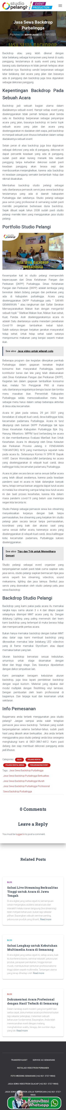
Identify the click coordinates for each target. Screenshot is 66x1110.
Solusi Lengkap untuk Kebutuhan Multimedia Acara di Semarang (32, 947)
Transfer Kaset (19, 1060)
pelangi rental (34, 760)
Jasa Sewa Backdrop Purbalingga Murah (23, 781)
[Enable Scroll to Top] (60, 1104)
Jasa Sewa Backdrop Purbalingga (26, 770)
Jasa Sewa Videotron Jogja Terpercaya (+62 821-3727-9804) (33, 1093)
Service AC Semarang (44, 1060)
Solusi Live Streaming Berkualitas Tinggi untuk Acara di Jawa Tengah (32, 892)
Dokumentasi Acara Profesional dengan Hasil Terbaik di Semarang (32, 1001)
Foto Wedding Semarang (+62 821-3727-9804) (33, 1076)
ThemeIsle (44, 1102)
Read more (45, 919)
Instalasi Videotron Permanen (33, 1068)
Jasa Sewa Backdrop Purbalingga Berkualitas (26, 775)
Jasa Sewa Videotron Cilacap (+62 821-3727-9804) (33, 1084)
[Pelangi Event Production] (28, 6)
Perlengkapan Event (39, 765)
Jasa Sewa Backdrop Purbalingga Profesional (26, 786)
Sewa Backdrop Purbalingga (17, 791)
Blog (19, 760)
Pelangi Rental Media (14, 765)
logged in (20, 834)
